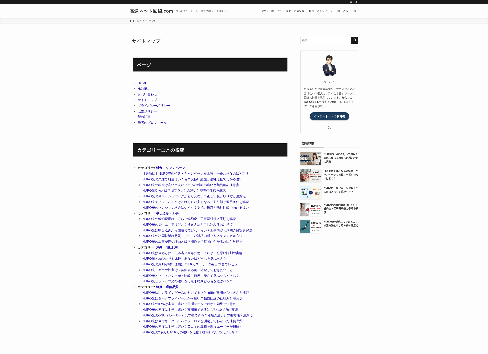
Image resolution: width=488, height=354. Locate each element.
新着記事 (144, 117)
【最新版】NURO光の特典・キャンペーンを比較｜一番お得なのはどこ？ (195, 173)
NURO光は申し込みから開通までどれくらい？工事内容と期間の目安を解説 (197, 230)
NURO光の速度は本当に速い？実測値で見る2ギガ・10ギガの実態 (190, 309)
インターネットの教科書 (329, 116)
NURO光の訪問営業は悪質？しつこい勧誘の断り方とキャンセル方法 (192, 236)
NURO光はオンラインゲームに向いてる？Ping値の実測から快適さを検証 (195, 293)
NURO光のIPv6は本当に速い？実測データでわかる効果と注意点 (189, 304)
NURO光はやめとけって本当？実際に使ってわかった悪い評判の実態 (192, 253)
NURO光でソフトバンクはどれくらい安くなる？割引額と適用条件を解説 (195, 202)
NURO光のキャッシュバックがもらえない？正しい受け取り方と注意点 (194, 196)
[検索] (355, 2)
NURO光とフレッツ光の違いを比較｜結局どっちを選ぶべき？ (187, 281)
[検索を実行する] (354, 40)
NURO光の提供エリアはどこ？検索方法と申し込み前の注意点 (187, 224)
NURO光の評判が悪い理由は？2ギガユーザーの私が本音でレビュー (191, 264)
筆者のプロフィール (152, 122)
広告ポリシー (147, 111)
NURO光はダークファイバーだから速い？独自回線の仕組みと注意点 (192, 298)
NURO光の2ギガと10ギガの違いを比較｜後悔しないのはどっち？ (190, 332)
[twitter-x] (350, 2)
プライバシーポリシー (154, 106)
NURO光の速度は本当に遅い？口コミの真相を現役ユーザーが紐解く (192, 326)
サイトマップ (147, 100)
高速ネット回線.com (151, 11)
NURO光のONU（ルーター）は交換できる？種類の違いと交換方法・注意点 (197, 315)
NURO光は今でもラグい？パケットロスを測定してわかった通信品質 (192, 321)
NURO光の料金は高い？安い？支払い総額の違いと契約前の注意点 (190, 185)
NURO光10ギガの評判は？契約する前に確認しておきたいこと (187, 270)
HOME (142, 83)
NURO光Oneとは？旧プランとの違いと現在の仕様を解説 (184, 190)
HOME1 (143, 89)
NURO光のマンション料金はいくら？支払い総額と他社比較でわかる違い (195, 208)
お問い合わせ (147, 94)
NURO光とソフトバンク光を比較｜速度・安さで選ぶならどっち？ (190, 276)
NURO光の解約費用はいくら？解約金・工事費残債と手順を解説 (189, 219)
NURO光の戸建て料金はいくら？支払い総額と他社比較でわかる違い (192, 179)
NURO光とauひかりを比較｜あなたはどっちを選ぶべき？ (184, 258)
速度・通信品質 (167, 287)
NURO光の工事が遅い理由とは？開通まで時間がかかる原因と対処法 (192, 241)
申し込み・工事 (167, 213)
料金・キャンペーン (170, 168)
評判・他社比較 (167, 247)
